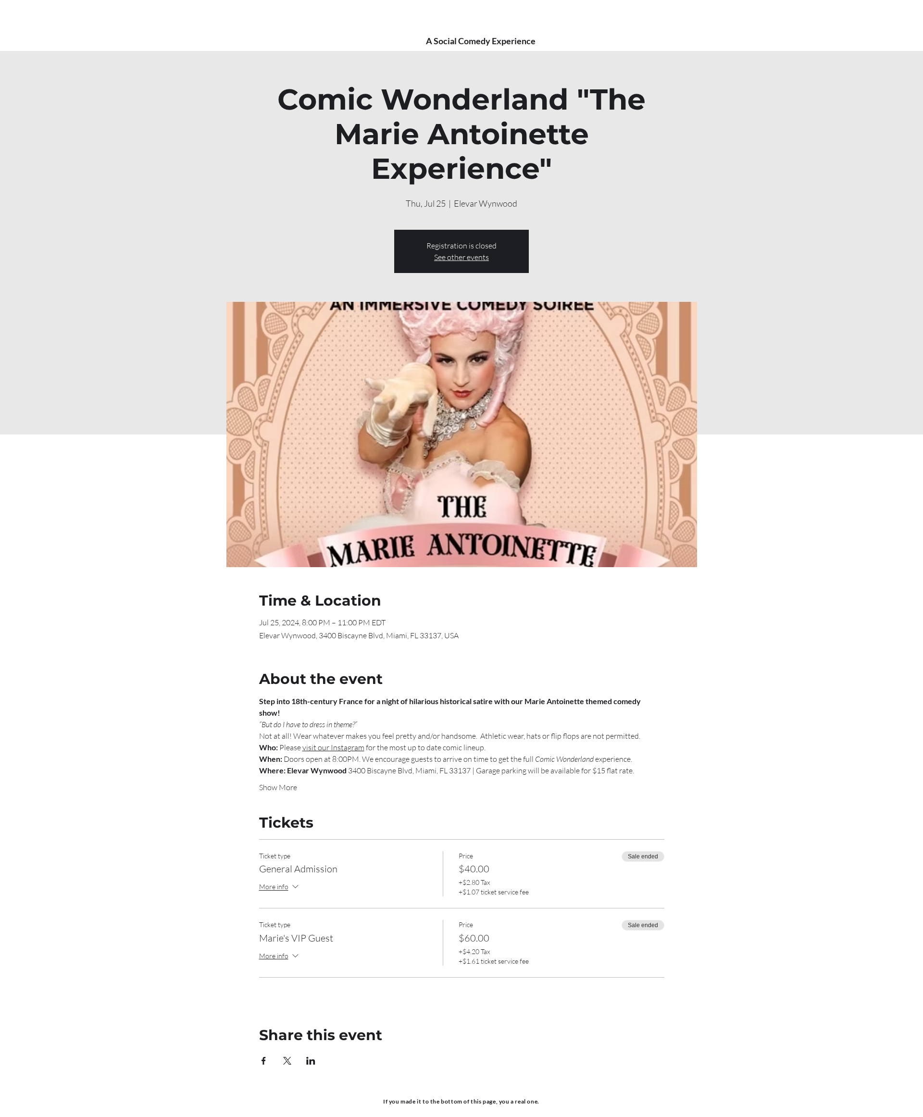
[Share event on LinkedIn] (310, 1061)
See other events (461, 257)
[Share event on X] (287, 1061)
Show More (278, 787)
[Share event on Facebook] (263, 1061)
